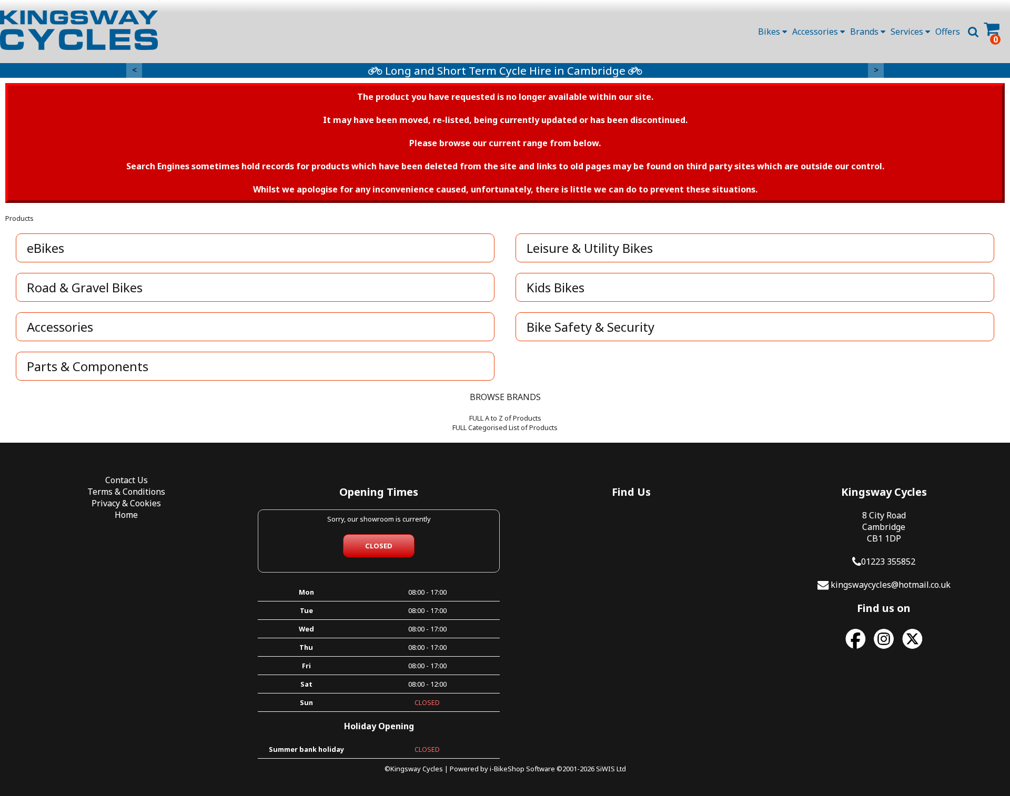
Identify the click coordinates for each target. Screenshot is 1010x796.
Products (19, 218)
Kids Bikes (555, 287)
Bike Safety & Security (590, 326)
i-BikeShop (507, 768)
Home (126, 515)
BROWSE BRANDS (505, 397)
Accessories (816, 31)
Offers (947, 31)
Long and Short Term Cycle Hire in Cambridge (505, 70)
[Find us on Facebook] (855, 649)
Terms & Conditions (126, 491)
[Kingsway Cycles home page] (79, 30)
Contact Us (126, 480)
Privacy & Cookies (126, 503)
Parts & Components (87, 366)
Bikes (770, 31)
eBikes (45, 248)
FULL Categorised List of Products (505, 427)
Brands (865, 31)
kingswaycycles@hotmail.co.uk (891, 584)
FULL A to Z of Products (505, 418)
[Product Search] (973, 32)
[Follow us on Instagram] (884, 649)
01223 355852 (888, 561)
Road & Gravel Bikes (85, 287)
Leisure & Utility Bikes (590, 248)
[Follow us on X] (912, 649)
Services (908, 31)
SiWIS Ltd (611, 768)
